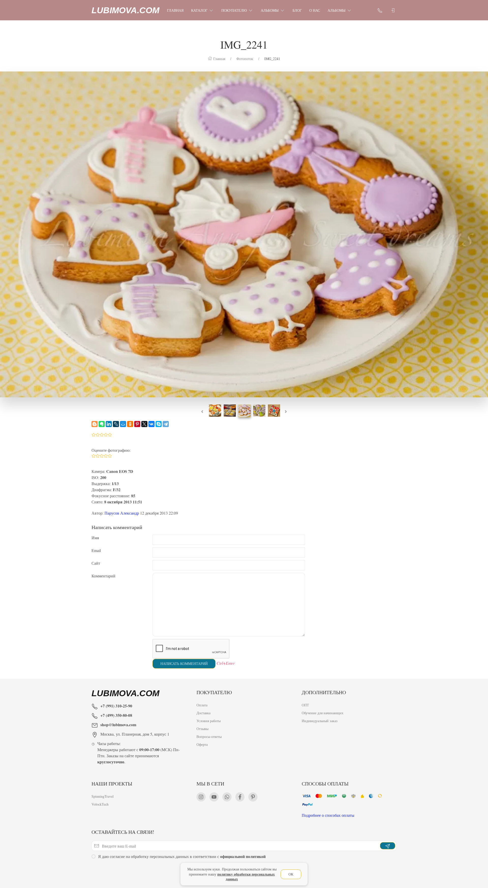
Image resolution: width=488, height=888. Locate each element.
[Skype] (159, 424)
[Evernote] (102, 424)
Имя (95, 537)
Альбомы (270, 10)
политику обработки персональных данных (246, 876)
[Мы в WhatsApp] (227, 797)
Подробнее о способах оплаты (328, 815)
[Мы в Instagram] (201, 797)
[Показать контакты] (380, 10)
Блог (297, 10)
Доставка (203, 712)
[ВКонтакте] (151, 424)
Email (96, 550)
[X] (144, 424)
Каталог (199, 10)
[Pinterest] (137, 424)
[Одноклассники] (130, 424)
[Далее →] (244, 233)
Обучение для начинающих (323, 712)
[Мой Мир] (123, 424)
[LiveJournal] (116, 424)
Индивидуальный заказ (320, 720)
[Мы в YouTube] (214, 797)
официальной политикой (243, 856)
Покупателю (234, 10)
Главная (175, 10)
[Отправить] (387, 845)
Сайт (96, 563)
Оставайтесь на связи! (123, 831)
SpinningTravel (103, 796)
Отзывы (202, 728)
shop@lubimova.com (118, 724)
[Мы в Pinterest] (252, 797)
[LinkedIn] (109, 424)
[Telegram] (166, 424)
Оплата (201, 705)
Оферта (202, 744)
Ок (290, 874)
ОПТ (305, 705)
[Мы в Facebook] (240, 797)
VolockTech (100, 804)
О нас (314, 10)
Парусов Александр (121, 513)
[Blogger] (95, 424)
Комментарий (103, 575)
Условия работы (208, 720)
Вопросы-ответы (209, 736)
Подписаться (38, 869)
